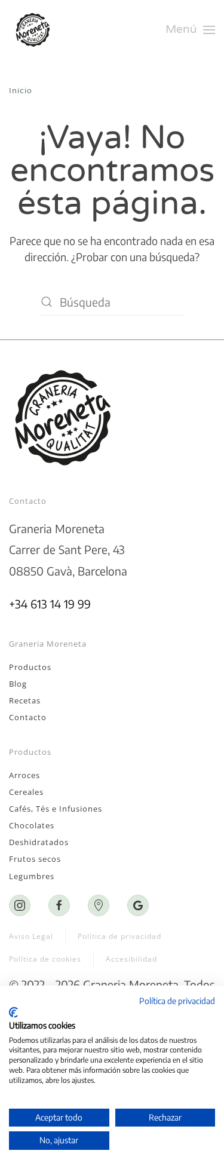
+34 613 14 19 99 (50, 603)
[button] (190, 30)
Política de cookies (45, 959)
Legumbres (31, 876)
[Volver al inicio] (35, 30)
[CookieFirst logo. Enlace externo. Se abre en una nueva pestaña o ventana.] (13, 1012)
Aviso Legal (31, 936)
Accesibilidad (131, 959)
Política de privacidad (119, 936)
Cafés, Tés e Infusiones (55, 808)
